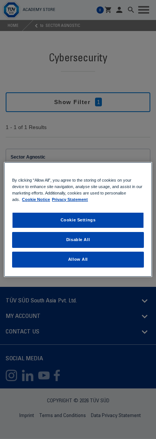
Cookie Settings (78, 220)
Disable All (78, 239)
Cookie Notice (36, 199)
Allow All (78, 259)
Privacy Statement (70, 199)
